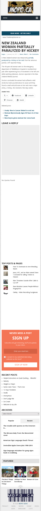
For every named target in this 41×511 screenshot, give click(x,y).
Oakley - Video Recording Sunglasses (25, 292)
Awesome (22, 508)
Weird (26, 54)
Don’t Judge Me (8, 399)
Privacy (5, 506)
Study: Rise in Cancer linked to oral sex (19, 110)
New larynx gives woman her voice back (19, 118)
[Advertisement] (21, 25)
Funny (29, 506)
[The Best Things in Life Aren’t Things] (8, 471)
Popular (11, 421)
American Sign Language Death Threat (18, 440)
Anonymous (7, 396)
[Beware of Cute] (33, 471)
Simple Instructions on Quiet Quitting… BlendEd (19, 378)
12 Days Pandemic (9, 390)
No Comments (34, 54)
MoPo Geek (23, 503)
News (21, 54)
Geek (13, 508)
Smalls (5, 393)
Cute (31, 508)
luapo (3, 54)
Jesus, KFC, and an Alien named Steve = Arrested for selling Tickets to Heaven (25, 275)
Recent (30, 421)
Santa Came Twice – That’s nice (14, 387)
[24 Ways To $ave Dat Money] (20, 471)
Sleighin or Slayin (9, 384)
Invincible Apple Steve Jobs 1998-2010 (17, 445)
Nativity (6, 381)
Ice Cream (6, 401)
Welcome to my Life (10, 404)
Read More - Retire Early (20, 33)
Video (37, 506)
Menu (5, 18)
